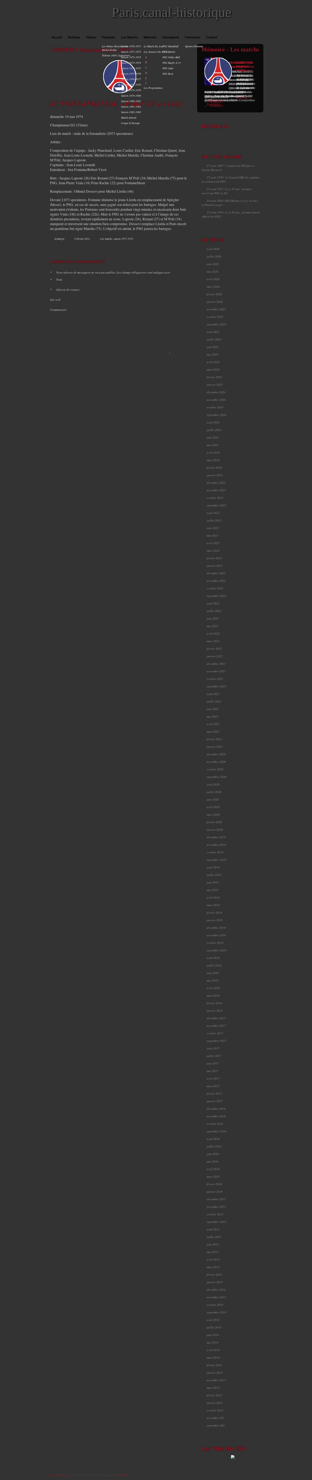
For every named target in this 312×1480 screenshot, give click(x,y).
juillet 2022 (214, 611)
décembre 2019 (216, 837)
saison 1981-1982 (131, 106)
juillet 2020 (214, 792)
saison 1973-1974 (131, 62)
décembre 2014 (216, 1290)
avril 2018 (213, 988)
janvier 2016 (215, 1192)
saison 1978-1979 (131, 90)
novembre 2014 (216, 1297)
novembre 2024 (216, 400)
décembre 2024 (216, 392)
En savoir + (217, 101)
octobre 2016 (215, 1124)
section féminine (194, 46)
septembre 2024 (216, 415)
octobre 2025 (215, 317)
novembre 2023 (216, 490)
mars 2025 (213, 369)
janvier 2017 (215, 1101)
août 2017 (213, 1048)
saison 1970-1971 (131, 46)
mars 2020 (213, 814)
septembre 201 (216, 1425)
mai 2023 (212, 535)
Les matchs (129, 37)
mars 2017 (213, 1086)
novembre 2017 (216, 1026)
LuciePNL (123, 1475)
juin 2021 (213, 709)
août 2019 (213, 867)
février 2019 (214, 912)
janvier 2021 (215, 747)
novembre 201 (215, 1418)
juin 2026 (213, 264)
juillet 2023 (214, 520)
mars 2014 (213, 1357)
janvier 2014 (215, 1373)
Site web (55, 300)
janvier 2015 (215, 1282)
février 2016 (214, 1184)
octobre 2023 (215, 498)
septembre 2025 (216, 324)
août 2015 (213, 1229)
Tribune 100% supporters (116, 55)
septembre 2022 (216, 596)
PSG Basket (168, 51)
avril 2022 (213, 633)
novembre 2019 (216, 845)
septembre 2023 (216, 505)
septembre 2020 (216, 777)
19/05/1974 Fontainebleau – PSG (90, 49)
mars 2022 (213, 641)
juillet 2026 (214, 256)
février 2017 (214, 1093)
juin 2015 (213, 1244)
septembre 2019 (216, 860)
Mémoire (150, 37)
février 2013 (214, 1395)
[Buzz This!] (183, 247)
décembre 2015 (216, 1199)
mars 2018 (213, 995)
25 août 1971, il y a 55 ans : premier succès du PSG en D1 (227, 191)
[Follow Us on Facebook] (247, 29)
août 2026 (213, 249)
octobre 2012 (215, 1410)
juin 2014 (213, 1335)
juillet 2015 (214, 1237)
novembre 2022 (216, 581)
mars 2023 (213, 550)
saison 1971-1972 (131, 51)
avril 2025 (213, 362)
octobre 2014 (215, 1305)
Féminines (192, 37)
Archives (74, 37)
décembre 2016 (216, 1109)
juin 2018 (213, 973)
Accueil (57, 37)
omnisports (170, 37)
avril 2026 (213, 279)
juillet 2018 (214, 965)
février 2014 (214, 1365)
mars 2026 (213, 287)
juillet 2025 (214, 339)
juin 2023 (213, 528)
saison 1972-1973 (131, 57)
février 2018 (214, 1003)
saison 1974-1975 (131, 68)
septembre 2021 (216, 686)
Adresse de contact (64, 289)
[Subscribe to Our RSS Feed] (260, 29)
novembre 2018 (216, 935)
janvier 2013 (215, 1403)
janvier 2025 (215, 385)
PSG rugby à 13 (171, 62)
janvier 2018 (215, 1011)
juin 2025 (213, 347)
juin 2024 (213, 437)
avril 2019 (213, 897)
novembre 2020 (216, 762)
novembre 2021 (216, 671)
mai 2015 (212, 1252)
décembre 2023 (216, 483)
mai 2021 (212, 716)
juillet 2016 (214, 1146)
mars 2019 (213, 905)
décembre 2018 (216, 928)
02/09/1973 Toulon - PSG (244, 66)
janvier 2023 (215, 566)
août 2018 (213, 958)
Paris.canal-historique (171, 12)
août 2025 (213, 332)
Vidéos (91, 37)
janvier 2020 (215, 830)
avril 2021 (213, 724)
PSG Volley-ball (171, 57)
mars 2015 (213, 1267)
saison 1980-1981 (131, 101)
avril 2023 (213, 543)
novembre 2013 (216, 1380)
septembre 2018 (216, 950)
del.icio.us (178, 247)
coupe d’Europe (130, 123)
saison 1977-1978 (131, 84)
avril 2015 (213, 1259)
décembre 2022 (216, 573)
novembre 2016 (216, 1116)
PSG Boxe (167, 73)
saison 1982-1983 (131, 112)
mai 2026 (212, 271)
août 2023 (213, 513)
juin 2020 (213, 799)
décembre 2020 (216, 754)
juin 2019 (213, 882)
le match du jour (154, 46)
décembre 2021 (216, 664)
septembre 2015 (216, 1222)
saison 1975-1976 (131, 73)
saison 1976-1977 (131, 79)
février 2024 (214, 468)
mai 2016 (212, 1161)
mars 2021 (213, 731)
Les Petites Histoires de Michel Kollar (115, 48)
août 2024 (213, 422)
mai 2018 (212, 980)
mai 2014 (212, 1342)
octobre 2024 (215, 407)
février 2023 (214, 558)
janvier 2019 (215, 920)
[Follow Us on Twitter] (254, 29)
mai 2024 (212, 445)
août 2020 (213, 784)
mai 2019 (212, 890)
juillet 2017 (214, 1056)
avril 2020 (213, 807)
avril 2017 (213, 1078)
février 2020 (214, 822)
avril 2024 (213, 452)
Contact (211, 37)
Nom (56, 279)
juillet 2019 (214, 875)
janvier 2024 (215, 475)
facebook (164, 247)
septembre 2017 (216, 1041)
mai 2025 (212, 354)
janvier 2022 (215, 656)
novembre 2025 (216, 309)
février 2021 (214, 739)
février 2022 (214, 649)
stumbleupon (174, 247)
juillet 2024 (214, 430)
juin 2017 (213, 1063)
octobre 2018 (215, 943)
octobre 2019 (215, 852)
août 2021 (213, 694)
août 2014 (213, 1320)
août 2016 (213, 1139)
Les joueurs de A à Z (156, 51)
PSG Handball (170, 46)
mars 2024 (213, 460)
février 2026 (214, 294)
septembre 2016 (216, 1131)
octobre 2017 (215, 1033)
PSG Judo (167, 68)
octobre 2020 (215, 769)
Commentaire (58, 310)
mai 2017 (212, 1071)
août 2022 (213, 603)
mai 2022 (212, 626)
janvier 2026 (215, 302)
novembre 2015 (216, 1207)
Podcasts (108, 37)
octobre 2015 (215, 1214)
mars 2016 (213, 1176)
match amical (128, 117)
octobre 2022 (215, 588)
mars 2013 (213, 1388)
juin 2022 (213, 618)
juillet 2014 (214, 1327)
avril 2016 (213, 1169)
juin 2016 (213, 1154)
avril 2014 (213, 1350)
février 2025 (214, 377)
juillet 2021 (214, 701)
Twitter (169, 247)
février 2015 (214, 1274)
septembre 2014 (216, 1312)
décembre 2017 (216, 1018)
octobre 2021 (215, 679)
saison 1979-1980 (131, 95)
